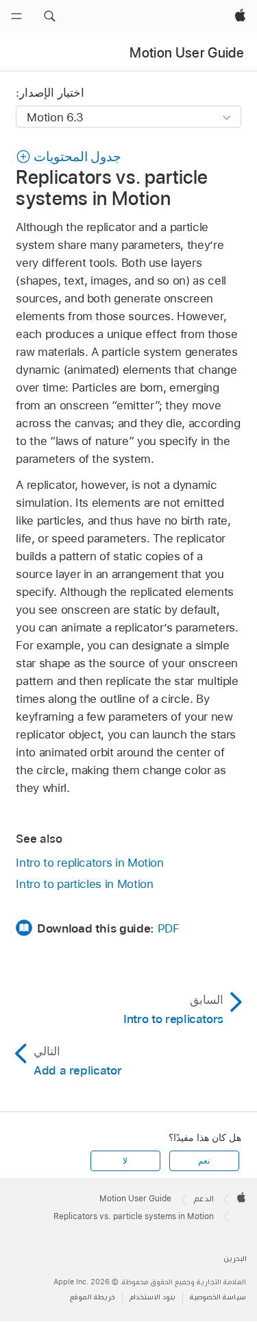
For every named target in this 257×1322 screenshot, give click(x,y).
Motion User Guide (187, 53)
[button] (49, 16)
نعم (204, 1161)
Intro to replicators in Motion (89, 862)
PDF (169, 928)
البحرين (235, 1258)
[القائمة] (16, 16)
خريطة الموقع (92, 1297)
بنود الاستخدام (152, 1297)
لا (125, 1161)
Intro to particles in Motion (84, 884)
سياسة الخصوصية (218, 1297)
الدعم (204, 1198)
